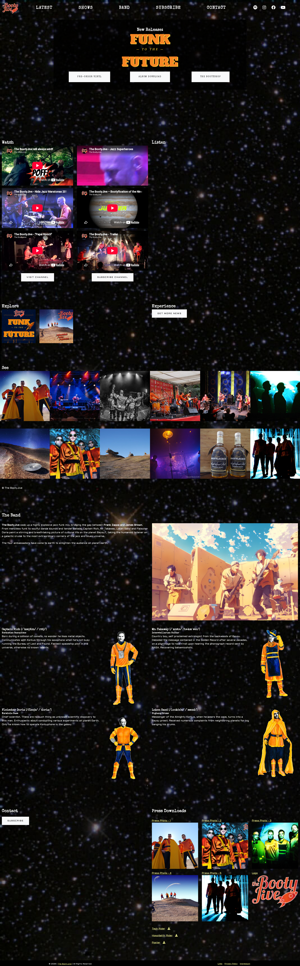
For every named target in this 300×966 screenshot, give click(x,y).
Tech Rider (158, 929)
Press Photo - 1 (161, 820)
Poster (156, 942)
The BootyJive (65, 964)
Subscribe (15, 821)
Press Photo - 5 (211, 873)
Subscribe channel (112, 277)
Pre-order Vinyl (89, 77)
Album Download (150, 77)
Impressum (245, 964)
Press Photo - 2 (211, 820)
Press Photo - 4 (161, 873)
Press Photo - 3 (261, 820)
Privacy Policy (231, 964)
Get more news (169, 314)
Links (220, 964)
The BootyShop (210, 77)
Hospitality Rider (162, 935)
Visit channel (38, 277)
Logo (255, 873)
